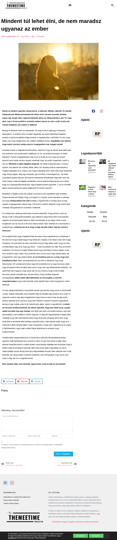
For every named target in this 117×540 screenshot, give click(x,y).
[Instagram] (101, 111)
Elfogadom (81, 536)
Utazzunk (92, 216)
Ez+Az (92, 221)
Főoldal (90, 212)
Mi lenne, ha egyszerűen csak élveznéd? (92, 165)
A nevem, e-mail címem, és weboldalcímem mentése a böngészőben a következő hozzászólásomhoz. (31, 446)
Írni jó (104, 221)
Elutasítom (96, 536)
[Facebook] (93, 111)
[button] (70, 5)
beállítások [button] (12, 538)
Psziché (40, 36)
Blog (105, 216)
